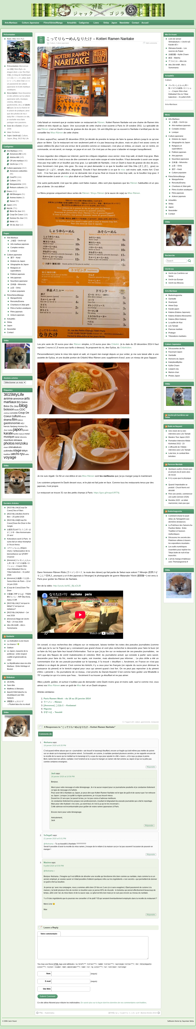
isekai (10, 430)
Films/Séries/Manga (53, 23)
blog (23, 405)
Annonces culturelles (18, 171)
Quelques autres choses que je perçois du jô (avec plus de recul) (180, 472)
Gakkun (10, 648)
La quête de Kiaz (175, 322)
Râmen (100, 122)
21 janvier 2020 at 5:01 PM (55, 838)
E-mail (48, 981)
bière (25, 402)
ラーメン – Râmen (53, 702)
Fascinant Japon (175, 352)
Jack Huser (12, 1021)
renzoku (21, 443)
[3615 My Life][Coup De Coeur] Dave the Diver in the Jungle (19, 523)
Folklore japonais (17, 274)
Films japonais (16, 312)
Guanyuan (172, 302)
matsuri (21, 434)
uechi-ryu (17, 454)
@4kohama (48, 844)
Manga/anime (15, 184)
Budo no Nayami (175, 426)
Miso (79, 685)
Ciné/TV (13, 177)
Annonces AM (15, 154)
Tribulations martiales (177, 336)
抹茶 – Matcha (174, 58)
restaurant (155, 722)
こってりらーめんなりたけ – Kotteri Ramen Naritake (90, 39)
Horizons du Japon (176, 359)
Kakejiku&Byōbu (175, 362)
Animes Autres (16, 198)
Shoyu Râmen (97, 193)
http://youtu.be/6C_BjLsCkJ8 (67, 585)
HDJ (22, 423)
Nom (48, 974)
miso (123, 169)
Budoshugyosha (175, 295)
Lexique (13, 251)
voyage (10, 457)
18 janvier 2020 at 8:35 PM (55, 745)
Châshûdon (125, 347)
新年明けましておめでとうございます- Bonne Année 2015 (132, 1013)
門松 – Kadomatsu (46, 1013)
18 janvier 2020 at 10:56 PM (63, 777)
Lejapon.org (173, 369)
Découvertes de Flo (176, 348)
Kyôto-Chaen (173, 365)
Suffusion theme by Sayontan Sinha (180, 1021)
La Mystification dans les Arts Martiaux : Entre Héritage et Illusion (19, 666)
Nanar (12, 201)
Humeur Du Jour (17, 218)
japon (18, 429)
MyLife (9, 208)
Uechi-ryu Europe (175, 279)
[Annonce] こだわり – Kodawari (60, 705)
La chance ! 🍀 (13, 644)
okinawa (18, 440)
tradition (7, 454)
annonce (18, 398)
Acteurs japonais (17, 315)
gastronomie (145, 722)
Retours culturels (17, 187)
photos (9, 443)
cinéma (6, 413)
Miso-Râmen (57, 132)
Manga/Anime (16, 298)
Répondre (151, 767)
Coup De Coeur (16, 215)
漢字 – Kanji (15, 258)
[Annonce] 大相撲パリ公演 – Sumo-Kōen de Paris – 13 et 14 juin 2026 (18, 581)
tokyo (25, 450)
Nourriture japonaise (19, 281)
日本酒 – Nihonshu (18, 284)
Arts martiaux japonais (19, 244)
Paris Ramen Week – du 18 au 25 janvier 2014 (67, 698)
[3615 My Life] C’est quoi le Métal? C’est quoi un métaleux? (18, 606)
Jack (53, 773)
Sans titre (11, 685)
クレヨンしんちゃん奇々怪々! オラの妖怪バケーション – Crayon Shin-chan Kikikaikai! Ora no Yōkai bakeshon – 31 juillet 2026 (179, 91)
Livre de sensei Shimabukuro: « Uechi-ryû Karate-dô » (179, 42)
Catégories (84, 23)
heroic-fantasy (10, 426)
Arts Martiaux (12, 151)
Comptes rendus (17, 247)
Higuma (48, 709)
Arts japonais (15, 278)
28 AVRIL (11, 682)
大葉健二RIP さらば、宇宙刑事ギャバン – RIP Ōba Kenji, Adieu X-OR (19, 597)
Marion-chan (173, 372)
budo (17, 410)
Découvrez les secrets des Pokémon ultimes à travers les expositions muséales (179, 540)
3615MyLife (14, 394)
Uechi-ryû (17, 136)
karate (8, 433)
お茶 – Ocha (15, 288)
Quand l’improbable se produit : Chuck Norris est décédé (178, 488)
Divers (9, 191)
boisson (9, 409)
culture (137, 722)
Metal (12, 221)
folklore (20, 420)
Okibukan (10, 677)
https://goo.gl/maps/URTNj (106, 492)
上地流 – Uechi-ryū (18, 241)
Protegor (172, 333)
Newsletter (124, 23)
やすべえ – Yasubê (53, 712)
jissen (25, 430)
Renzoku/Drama (17, 301)
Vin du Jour (14, 225)
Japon (114, 23)
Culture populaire (17, 291)
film (14, 419)
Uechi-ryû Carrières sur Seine (176, 416)
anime (8, 398)
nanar (17, 437)
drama (7, 419)
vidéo (27, 454)
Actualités (71, 23)
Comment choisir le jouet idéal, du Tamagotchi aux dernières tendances (178, 519)
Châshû (115, 344)
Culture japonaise (30, 23)
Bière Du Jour (15, 211)
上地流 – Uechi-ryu (179, 122)
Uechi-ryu (14, 164)
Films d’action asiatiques (20, 308)
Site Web (47, 989)
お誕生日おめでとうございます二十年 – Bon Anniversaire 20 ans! (19, 532)
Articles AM (14, 157)
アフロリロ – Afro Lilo (177, 61)
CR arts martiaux (17, 161)
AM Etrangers (15, 194)
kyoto (15, 434)
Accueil (145, 23)
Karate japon (173, 309)
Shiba (106, 23)
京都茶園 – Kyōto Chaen (178, 54)
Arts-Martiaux (11, 23)
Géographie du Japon (19, 264)
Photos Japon (174, 376)
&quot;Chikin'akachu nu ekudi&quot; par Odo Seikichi (17, 695)
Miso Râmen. (134, 193)
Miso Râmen (88, 476)
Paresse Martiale (175, 464)
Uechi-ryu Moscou (176, 283)
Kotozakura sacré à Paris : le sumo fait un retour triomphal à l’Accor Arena (19, 542)
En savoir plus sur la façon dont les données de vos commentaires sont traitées (113, 1003)
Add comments (151, 43)
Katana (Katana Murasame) (179, 316)
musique (9, 436)
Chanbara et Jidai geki (19, 305)
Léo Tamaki (173, 326)
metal (27, 434)
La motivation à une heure (18, 641)
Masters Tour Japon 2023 (179, 437)
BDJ (19, 402)
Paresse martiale (175, 329)
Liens (96, 23)
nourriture (8, 440)
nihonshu (23, 437)
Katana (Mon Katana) (177, 319)
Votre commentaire (49, 934)
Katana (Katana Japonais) (179, 312)
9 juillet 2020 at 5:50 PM (54, 866)
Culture (52, 43)
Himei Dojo (173, 305)
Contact (135, 23)
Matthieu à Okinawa (15, 689)
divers (23, 416)
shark (6, 447)
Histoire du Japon (17, 261)
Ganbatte (10, 636)
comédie (13, 413)
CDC (22, 409)
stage (17, 450)
